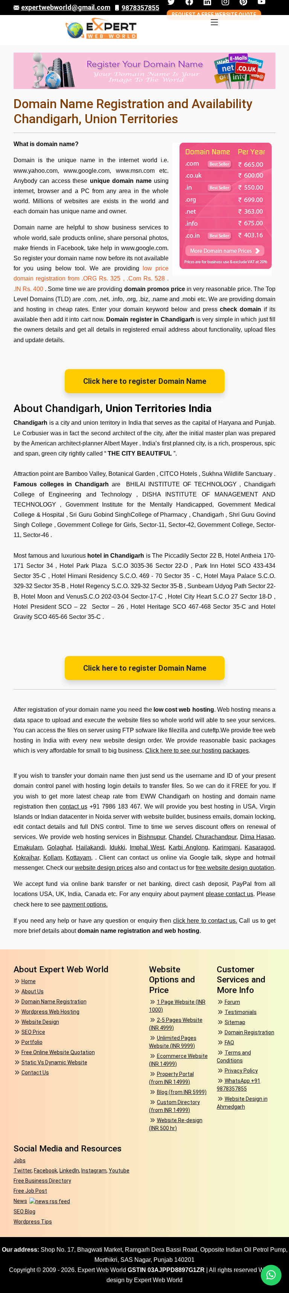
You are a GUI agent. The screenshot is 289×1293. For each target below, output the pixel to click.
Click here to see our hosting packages (197, 750)
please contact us (229, 894)
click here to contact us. (205, 920)
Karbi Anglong (188, 847)
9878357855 (140, 8)
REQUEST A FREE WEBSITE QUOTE (214, 15)
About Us (32, 991)
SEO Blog (24, 1212)
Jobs (20, 1160)
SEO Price (33, 1032)
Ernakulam (28, 847)
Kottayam (78, 857)
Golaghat (59, 847)
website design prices (104, 868)
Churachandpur (215, 837)
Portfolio (32, 1042)
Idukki (117, 847)
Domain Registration (249, 1032)
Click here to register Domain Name (144, 381)
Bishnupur (151, 837)
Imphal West (147, 847)
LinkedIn (69, 1171)
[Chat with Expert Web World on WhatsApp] (271, 1275)
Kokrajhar (26, 857)
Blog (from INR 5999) (182, 1092)
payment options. (85, 904)
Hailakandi (90, 847)
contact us (73, 806)
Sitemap (235, 1022)
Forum (232, 1002)
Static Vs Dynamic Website (54, 1062)
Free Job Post (30, 1191)
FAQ (229, 1043)
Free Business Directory (42, 1181)
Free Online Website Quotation (58, 1052)
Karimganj (226, 847)
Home (28, 981)
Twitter (23, 1171)
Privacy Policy (241, 1071)
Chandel (180, 837)
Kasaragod (259, 847)
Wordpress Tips (33, 1222)
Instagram (93, 1171)
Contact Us (35, 1073)
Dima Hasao (257, 837)
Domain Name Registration (54, 1002)
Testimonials (241, 1012)
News (20, 1201)
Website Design (40, 1022)
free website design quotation (235, 868)
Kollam (52, 857)
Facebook (45, 1171)
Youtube (119, 1171)
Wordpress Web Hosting (50, 1012)
